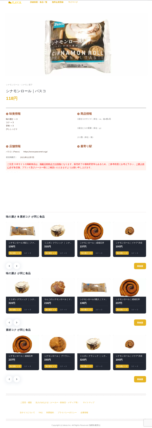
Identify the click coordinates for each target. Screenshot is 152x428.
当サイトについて (27, 412)
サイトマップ (88, 402)
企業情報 (84, 412)
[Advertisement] (76, 191)
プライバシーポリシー (67, 412)
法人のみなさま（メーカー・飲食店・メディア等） (57, 402)
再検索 (140, 266)
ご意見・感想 (26, 402)
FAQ (41, 412)
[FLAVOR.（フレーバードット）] (14, 2)
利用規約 (50, 412)
